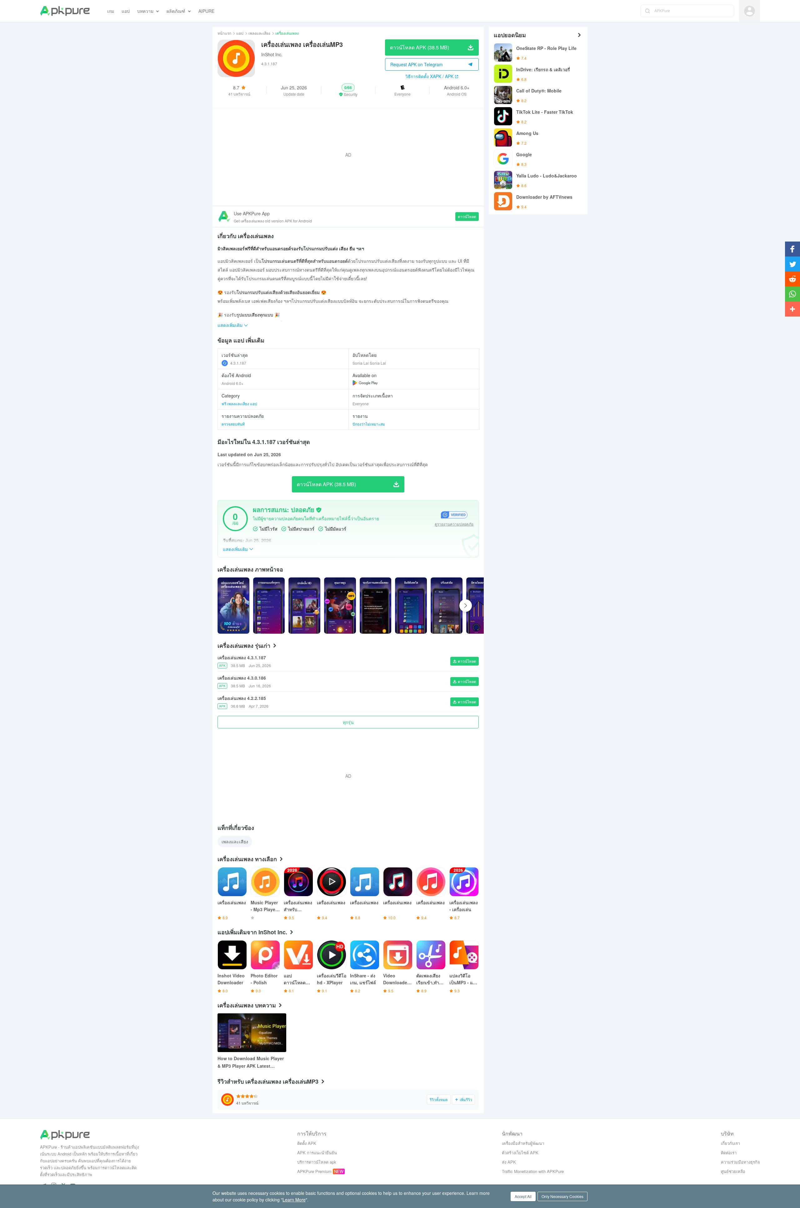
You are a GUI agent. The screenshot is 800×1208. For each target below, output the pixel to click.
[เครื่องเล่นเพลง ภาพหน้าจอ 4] (376, 605)
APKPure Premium (314, 1171)
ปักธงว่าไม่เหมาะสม (368, 424)
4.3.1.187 (238, 363)
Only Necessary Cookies (562, 1196)
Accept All (523, 1196)
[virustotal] (319, 510)
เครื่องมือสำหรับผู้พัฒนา (523, 1143)
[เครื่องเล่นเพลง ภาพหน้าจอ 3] (340, 605)
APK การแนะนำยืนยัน (317, 1153)
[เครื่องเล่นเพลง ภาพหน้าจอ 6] (446, 605)
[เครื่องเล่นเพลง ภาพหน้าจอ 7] (482, 605)
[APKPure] (65, 11)
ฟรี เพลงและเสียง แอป (239, 403)
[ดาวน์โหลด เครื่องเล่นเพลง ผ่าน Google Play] (365, 382)
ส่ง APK (509, 1162)
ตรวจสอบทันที (233, 424)
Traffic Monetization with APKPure (533, 1171)
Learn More (294, 1199)
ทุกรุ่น (348, 722)
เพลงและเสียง (259, 33)
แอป (239, 33)
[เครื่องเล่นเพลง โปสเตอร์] (233, 605)
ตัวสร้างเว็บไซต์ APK (520, 1153)
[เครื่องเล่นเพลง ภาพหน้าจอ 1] (269, 605)
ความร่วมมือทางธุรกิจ (740, 1162)
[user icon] (749, 11)
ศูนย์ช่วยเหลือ (733, 1171)
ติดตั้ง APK (306, 1143)
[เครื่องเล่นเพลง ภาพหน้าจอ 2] (304, 605)
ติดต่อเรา (729, 1153)
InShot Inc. (271, 54)
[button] (348, 90)
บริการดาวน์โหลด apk (316, 1162)
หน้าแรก (224, 33)
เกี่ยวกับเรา (730, 1143)
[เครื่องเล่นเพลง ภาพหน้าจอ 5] (411, 605)
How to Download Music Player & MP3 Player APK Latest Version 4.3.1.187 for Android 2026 (251, 1062)
